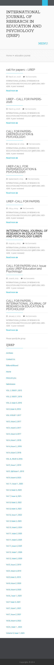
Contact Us (10, 359)
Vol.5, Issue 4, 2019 (13, 571)
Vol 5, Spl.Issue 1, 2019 (15, 471)
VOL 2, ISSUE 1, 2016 (14, 396)
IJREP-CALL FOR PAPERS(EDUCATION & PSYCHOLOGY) (21, 169)
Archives (9, 353)
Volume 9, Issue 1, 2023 (15, 633)
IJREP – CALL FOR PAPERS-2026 (24, 101)
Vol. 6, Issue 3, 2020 (13, 490)
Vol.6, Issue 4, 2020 (13, 589)
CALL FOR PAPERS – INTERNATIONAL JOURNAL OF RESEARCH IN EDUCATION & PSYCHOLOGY (26, 305)
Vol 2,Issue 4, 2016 (13, 409)
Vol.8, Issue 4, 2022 (13, 620)
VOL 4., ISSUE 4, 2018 (14, 459)
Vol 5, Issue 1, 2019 (13, 465)
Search (45, 3)
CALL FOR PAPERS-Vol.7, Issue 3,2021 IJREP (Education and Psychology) (26, 268)
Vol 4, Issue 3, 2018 (13, 452)
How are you (11, 378)
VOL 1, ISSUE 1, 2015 (14, 390)
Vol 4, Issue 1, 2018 (13, 440)
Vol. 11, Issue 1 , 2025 (14, 484)
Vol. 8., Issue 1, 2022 (14, 515)
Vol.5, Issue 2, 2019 (13, 564)
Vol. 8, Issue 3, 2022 (13, 508)
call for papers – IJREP (20, 69)
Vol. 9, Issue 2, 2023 (13, 521)
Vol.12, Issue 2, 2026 (14, 558)
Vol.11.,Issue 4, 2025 (14, 546)
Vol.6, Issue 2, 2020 (13, 583)
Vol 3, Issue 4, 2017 (13, 434)
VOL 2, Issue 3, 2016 (14, 403)
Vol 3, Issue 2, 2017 (13, 421)
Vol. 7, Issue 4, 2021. (14, 496)
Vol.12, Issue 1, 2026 (14, 552)
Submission (10, 384)
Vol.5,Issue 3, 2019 (13, 577)
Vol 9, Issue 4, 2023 (13, 477)
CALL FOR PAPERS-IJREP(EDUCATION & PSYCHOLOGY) (19, 134)
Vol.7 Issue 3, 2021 (13, 602)
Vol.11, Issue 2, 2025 (14, 533)
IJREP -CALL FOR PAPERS (23, 201)
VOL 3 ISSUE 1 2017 (13, 415)
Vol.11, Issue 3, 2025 (14, 540)
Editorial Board (12, 365)
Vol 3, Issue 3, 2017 (13, 428)
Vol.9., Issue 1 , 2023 (14, 627)
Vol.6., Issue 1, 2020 (13, 596)
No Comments (31, 77)
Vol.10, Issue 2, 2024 (14, 527)
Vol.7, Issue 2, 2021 (13, 614)
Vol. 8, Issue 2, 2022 (13, 502)
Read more (11, 90)
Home (9, 55)
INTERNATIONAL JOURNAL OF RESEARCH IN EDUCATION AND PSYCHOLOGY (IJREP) (24, 24)
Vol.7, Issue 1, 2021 (13, 608)
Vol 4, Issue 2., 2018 (13, 446)
